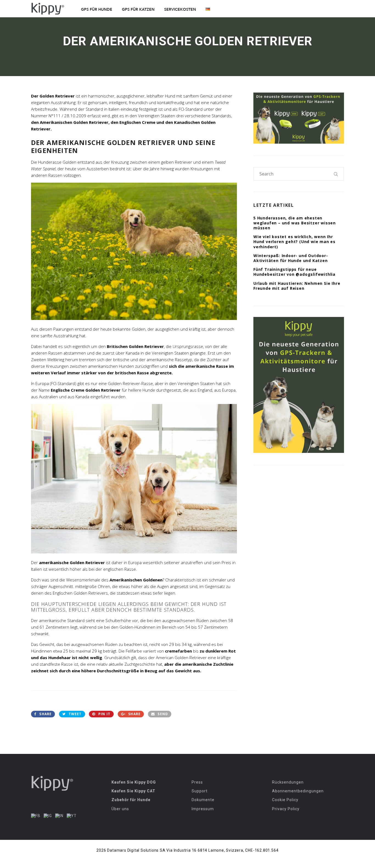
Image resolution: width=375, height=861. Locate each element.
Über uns (120, 809)
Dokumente (203, 800)
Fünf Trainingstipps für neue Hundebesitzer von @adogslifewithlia (294, 272)
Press (197, 782)
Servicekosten (180, 9)
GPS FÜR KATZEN (138, 9)
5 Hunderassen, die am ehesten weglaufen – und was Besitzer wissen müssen (294, 222)
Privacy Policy (286, 809)
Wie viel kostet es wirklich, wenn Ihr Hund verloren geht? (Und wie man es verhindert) (294, 241)
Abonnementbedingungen (298, 791)
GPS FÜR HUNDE (96, 9)
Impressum (203, 809)
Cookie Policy (285, 800)
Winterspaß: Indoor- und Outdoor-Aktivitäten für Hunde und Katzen (290, 258)
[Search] (336, 174)
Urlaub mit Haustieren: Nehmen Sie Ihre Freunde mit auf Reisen (296, 286)
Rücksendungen (288, 782)
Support (200, 791)
